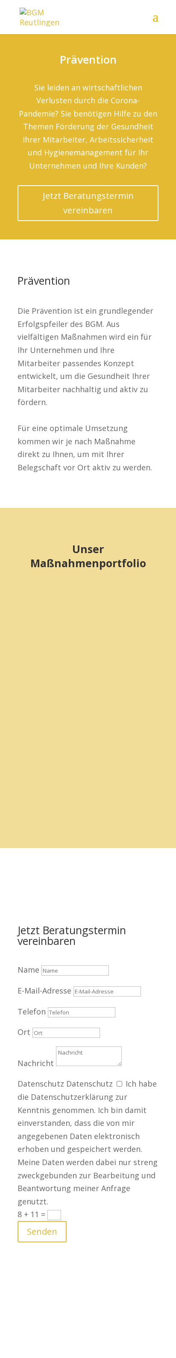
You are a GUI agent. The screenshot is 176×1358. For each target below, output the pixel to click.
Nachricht (36, 1063)
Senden (42, 1231)
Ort (24, 1032)
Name (28, 970)
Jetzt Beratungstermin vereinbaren (88, 203)
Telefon (32, 1011)
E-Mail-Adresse (44, 990)
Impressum (80, 1317)
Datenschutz (41, 1083)
